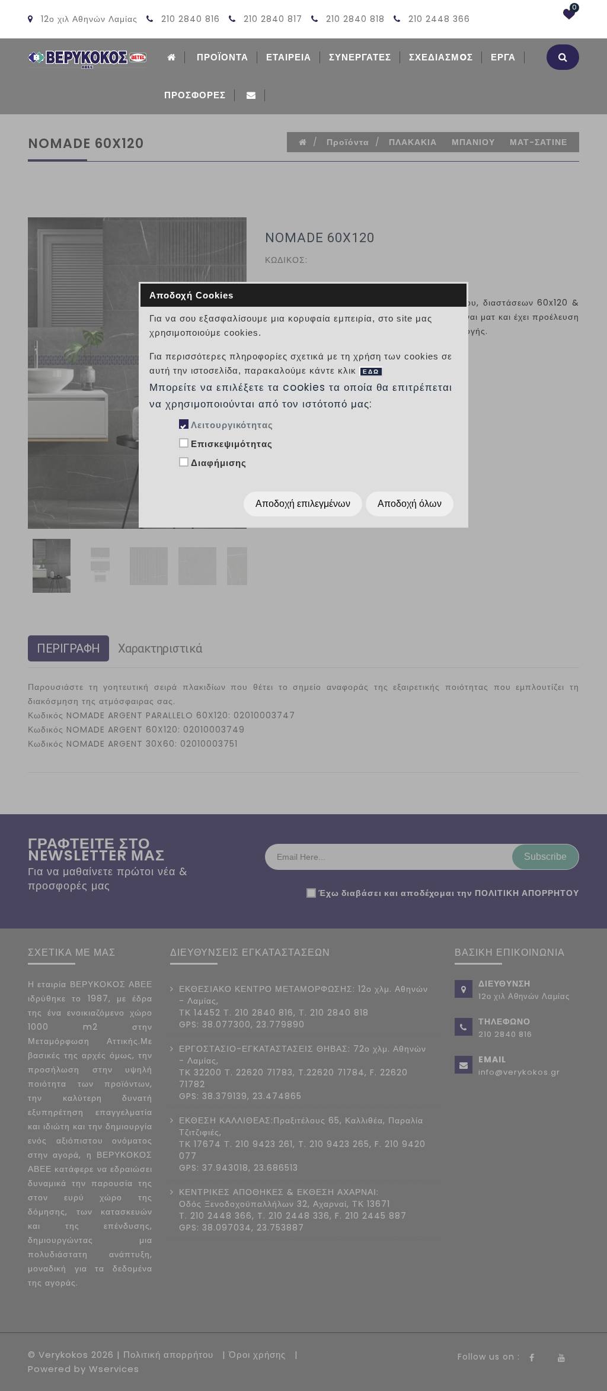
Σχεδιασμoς (441, 57)
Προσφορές (195, 95)
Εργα (503, 57)
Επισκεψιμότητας (232, 444)
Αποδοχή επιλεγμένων (302, 504)
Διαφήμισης (219, 463)
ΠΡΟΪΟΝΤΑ (222, 57)
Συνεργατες (360, 57)
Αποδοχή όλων (410, 504)
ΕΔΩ (371, 371)
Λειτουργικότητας (232, 425)
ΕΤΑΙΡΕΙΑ (288, 57)
